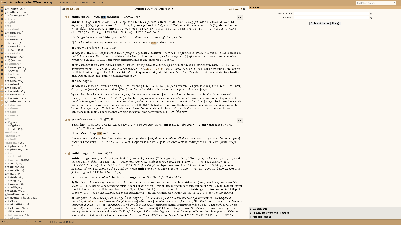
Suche (256, 7)
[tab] (325, 7)
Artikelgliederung (262, 216)
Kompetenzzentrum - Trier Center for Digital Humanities (26, 222)
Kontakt (71, 222)
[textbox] (376, 3)
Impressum (59, 222)
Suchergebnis (260, 209)
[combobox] (376, 3)
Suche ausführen (319, 23)
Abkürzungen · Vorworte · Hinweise (271, 212)
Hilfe (334, 23)
